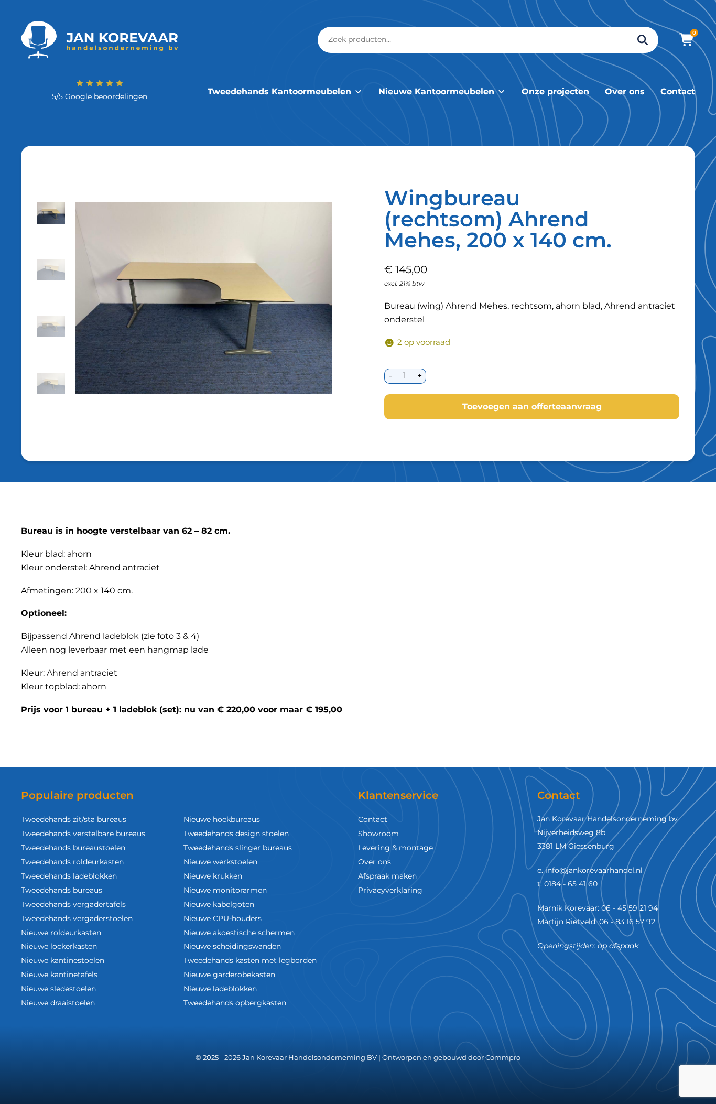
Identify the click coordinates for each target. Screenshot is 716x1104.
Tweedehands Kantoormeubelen (279, 91)
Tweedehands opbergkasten (234, 1003)
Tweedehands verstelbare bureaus (83, 833)
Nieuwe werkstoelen (220, 862)
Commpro (502, 1057)
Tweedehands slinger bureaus (237, 847)
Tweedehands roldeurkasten (72, 862)
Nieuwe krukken (212, 876)
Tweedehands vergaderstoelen (77, 918)
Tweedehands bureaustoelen (73, 847)
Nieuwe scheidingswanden (232, 946)
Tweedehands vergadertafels (73, 904)
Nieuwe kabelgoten (218, 904)
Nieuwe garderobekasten (229, 974)
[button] (51, 213)
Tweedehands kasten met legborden (250, 960)
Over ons (625, 91)
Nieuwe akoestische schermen (239, 932)
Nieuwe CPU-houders (222, 918)
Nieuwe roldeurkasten (61, 932)
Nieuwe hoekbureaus (221, 819)
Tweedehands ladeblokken (69, 876)
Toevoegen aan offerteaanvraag (532, 407)
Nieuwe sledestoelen (58, 988)
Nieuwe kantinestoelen (62, 960)
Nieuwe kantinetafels (59, 974)
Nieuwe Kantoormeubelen (436, 91)
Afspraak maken (387, 876)
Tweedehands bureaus (61, 890)
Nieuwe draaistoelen (58, 1003)
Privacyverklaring (390, 890)
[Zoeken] (642, 40)
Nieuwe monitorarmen (225, 890)
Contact (677, 91)
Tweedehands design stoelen (236, 833)
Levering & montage (395, 847)
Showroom (378, 833)
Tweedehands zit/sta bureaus (73, 819)
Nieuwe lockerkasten (59, 946)
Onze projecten (555, 91)
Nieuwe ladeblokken (220, 988)
